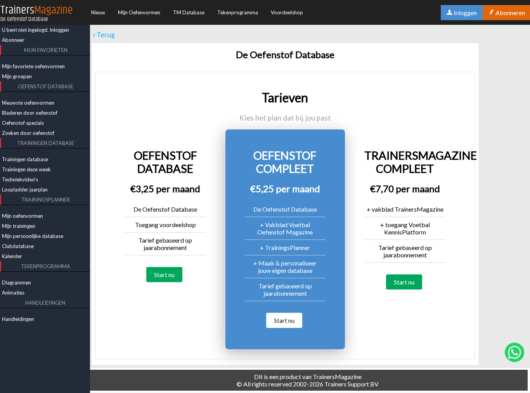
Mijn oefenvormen (22, 216)
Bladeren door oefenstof (29, 113)
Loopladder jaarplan (25, 189)
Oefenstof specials (23, 123)
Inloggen (59, 30)
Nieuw (98, 12)
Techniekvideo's (20, 179)
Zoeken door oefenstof (28, 133)
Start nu (164, 274)
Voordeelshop (287, 12)
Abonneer (13, 40)
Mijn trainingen (18, 226)
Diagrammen (16, 282)
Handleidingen (18, 319)
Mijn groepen (17, 76)
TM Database (188, 12)
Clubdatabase (18, 246)
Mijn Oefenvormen (139, 12)
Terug (104, 35)
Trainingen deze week (26, 169)
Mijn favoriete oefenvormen (33, 66)
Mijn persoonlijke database (32, 236)
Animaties (13, 293)
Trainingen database (25, 159)
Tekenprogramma (237, 12)
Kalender (12, 256)
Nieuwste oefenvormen (28, 103)
